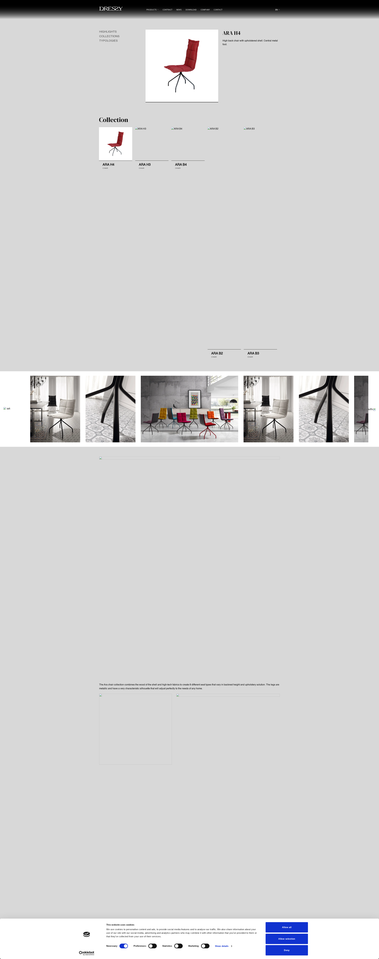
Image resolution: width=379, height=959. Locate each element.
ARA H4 (108, 164)
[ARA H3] (151, 143)
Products (151, 9)
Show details (221, 946)
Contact (218, 9)
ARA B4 (181, 164)
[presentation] (5, 409)
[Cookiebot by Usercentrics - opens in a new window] (87, 953)
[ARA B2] (224, 238)
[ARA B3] (260, 238)
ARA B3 (253, 353)
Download (191, 9)
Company (205, 9)
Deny (287, 950)
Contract (167, 9)
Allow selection (286, 939)
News (179, 9)
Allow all (287, 927)
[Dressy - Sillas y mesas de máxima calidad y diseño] (111, 8)
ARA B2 (217, 353)
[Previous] (96, 241)
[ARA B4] (188, 143)
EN (276, 9)
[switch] (152, 946)
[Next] (280, 241)
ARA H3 (145, 164)
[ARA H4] (115, 143)
